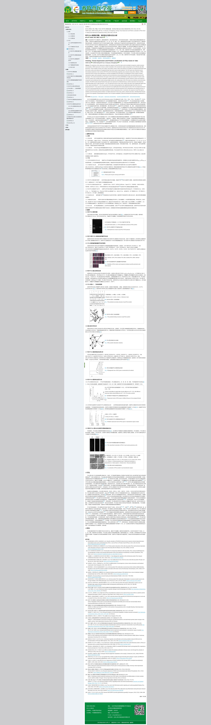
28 (94, 497)
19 (123, 140)
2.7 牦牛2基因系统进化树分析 (74, 99)
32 (131, 506)
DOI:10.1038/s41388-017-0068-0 (95, 693)
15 (104, 112)
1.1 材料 (68, 31)
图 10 (97, 434)
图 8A (136, 407)
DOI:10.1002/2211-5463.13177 (126, 640)
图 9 (111, 430)
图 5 (100, 332)
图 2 (96, 250)
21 (102, 194)
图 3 (94, 288)
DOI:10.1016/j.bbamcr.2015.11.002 (96, 549)
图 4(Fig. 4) (71, 92)
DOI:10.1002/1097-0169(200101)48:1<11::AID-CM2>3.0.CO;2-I (108, 554)
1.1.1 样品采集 (71, 33)
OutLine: (67, 27)
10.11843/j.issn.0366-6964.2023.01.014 (99, 24)
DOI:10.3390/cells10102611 (117, 557)
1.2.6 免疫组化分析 (72, 62)
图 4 (133, 288)
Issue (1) (81, 24)
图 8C (130, 408)
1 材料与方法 (68, 29)
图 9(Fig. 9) (71, 120)
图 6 (128, 359)
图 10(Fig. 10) (72, 123)
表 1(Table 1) (71, 48)
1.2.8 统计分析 (71, 67)
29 (123, 499)
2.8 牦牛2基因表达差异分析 (74, 104)
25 (109, 492)
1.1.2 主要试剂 (71, 36)
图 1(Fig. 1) (71, 74)
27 (105, 495)
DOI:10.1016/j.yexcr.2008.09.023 (120, 574)
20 (101, 168)
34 (104, 511)
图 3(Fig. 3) (71, 90)
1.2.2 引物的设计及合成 (73, 46)
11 (92, 107)
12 (118, 107)
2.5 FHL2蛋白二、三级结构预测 (74, 88)
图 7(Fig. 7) (71, 108)
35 (89, 513)
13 (87, 108)
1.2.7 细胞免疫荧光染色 (73, 65)
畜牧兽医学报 (68, 24)
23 (142, 480)
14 (119, 108)
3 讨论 (66, 125)
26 (105, 494)
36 (103, 520)
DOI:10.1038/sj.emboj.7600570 (110, 662)
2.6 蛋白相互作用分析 (71, 95)
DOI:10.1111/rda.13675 (125, 644)
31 (104, 500)
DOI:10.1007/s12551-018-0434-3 (106, 686)
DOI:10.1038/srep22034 (110, 651)
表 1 (140, 167)
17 (108, 119)
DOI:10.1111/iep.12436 (128, 594)
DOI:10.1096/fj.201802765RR (94, 577)
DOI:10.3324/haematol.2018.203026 (99, 570)
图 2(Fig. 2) (71, 84)
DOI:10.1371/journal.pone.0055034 (114, 598)
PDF (145, 24)
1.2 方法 (68, 40)
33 (135, 506)
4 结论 (66, 127)
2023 (73, 24)
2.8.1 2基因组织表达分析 (74, 106)
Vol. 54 (76, 24)
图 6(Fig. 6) (71, 101)
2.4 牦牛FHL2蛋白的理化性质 (73, 86)
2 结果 (66, 69)
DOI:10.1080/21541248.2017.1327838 (96, 544)
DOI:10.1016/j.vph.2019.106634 (133, 580)
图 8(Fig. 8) (71, 114)
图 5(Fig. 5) (71, 97)
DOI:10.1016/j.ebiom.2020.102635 (124, 658)
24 (126, 481)
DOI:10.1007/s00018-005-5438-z (111, 561)
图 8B (102, 408)
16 (131, 113)
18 (104, 121)
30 (125, 499)
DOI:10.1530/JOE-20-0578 (94, 655)
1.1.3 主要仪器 (71, 38)
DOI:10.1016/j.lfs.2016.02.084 (94, 585)
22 (106, 478)
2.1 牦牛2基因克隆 (72, 71)
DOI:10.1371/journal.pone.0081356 (115, 690)
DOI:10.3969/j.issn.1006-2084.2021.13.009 (103, 672)
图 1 (122, 214)
